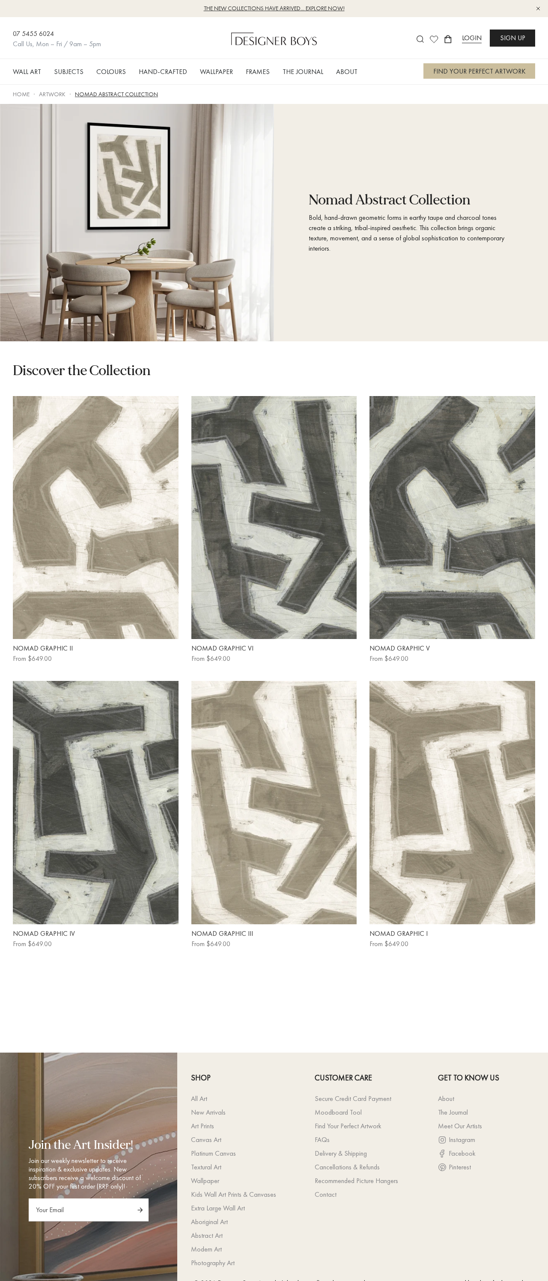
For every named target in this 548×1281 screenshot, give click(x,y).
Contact (326, 1194)
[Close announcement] (538, 8)
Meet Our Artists (460, 1125)
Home (21, 94)
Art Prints (202, 1125)
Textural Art (206, 1167)
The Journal (453, 1112)
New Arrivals (208, 1112)
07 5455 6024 (33, 33)
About (446, 1098)
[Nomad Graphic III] (274, 802)
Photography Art (213, 1262)
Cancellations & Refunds (347, 1167)
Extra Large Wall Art (218, 1208)
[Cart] (448, 39)
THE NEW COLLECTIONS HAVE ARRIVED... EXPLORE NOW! (274, 8)
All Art (199, 1098)
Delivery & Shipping (341, 1153)
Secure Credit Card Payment (353, 1098)
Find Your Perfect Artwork (348, 1125)
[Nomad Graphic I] (452, 802)
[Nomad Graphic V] (452, 517)
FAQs (322, 1139)
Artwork (52, 94)
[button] (30, 71)
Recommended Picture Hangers (356, 1180)
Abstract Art (207, 1235)
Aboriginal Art (209, 1221)
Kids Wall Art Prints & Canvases (233, 1194)
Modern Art (206, 1249)
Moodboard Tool (338, 1112)
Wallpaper (205, 1180)
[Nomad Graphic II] (96, 517)
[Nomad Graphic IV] (96, 802)
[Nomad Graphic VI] (274, 517)
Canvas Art (206, 1139)
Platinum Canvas (213, 1153)
